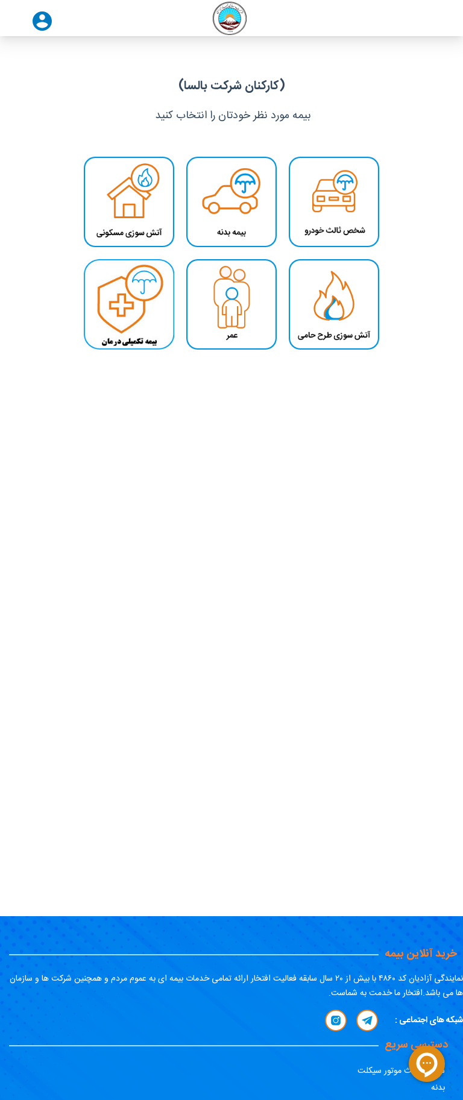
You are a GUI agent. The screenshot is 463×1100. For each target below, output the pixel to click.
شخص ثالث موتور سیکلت (401, 1071)
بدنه (438, 1088)
